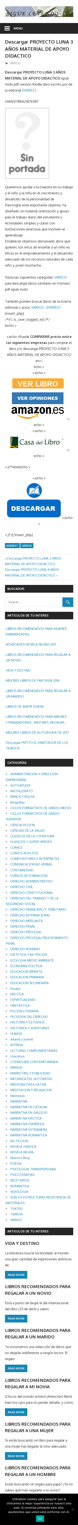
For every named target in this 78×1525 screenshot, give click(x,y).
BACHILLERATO (21, 791)
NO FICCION (19, 1141)
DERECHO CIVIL (21, 887)
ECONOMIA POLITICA (26, 966)
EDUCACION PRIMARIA (27, 977)
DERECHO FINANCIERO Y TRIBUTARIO (38, 909)
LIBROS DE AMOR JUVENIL (25, 706)
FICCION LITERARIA (24, 1011)
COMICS (16, 847)
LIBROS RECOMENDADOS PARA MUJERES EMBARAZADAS (36, 631)
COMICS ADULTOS (24, 853)
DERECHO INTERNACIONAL (30, 915)
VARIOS (15, 63)
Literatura (17, 1056)
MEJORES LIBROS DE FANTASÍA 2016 (33, 680)
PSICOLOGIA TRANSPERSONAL (33, 1169)
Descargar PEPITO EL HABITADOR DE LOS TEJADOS (37, 745)
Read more (16, 1274)
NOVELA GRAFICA (23, 1147)
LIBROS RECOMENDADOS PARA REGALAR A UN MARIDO (38, 693)
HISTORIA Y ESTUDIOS (27, 1022)
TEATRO (16, 1209)
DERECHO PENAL (22, 926)
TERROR (16, 1214)
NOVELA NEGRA (22, 1152)
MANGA (16, 1067)
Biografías (17, 802)
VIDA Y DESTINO (18, 670)
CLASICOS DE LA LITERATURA (32, 836)
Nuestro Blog (20, 1158)
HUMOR (16, 1034)
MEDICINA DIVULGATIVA (28, 1084)
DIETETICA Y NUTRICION (28, 955)
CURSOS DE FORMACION (28, 876)
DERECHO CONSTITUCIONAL (31, 893)
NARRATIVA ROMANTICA (28, 1135)
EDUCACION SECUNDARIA (29, 983)
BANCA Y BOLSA (22, 797)
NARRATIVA (19, 1101)
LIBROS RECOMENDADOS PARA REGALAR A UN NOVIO (38, 657)
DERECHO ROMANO (25, 949)
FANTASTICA (20, 1005)
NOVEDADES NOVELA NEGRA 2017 (31, 644)
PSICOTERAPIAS (22, 1175)
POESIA (16, 1163)
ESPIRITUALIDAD (23, 1000)
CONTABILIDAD (22, 870)
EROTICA (17, 994)
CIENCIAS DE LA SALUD (27, 830)
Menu (18, 28)
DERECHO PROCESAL (26, 932)
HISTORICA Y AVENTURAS (29, 1028)
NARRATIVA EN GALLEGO (28, 1113)
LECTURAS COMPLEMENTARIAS (33, 1051)
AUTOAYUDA (20, 785)
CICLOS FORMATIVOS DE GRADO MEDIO (40, 808)
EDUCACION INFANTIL (26, 972)
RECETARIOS (19, 1180)
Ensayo (15, 988)
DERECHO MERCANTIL (26, 921)
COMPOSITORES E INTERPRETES (34, 859)
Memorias (17, 1096)
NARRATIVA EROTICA (26, 1118)
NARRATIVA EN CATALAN (28, 1107)
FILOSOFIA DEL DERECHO (29, 1017)
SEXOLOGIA (19, 1192)
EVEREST (29, 90)
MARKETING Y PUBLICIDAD (30, 1073)
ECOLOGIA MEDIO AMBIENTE (32, 960)
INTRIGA (16, 1045)
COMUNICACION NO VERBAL (31, 864)
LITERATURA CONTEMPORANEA (34, 1062)
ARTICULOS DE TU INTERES (28, 1231)
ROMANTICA (19, 1186)
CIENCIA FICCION (22, 825)
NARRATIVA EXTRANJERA (28, 1130)
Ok (40, 1518)
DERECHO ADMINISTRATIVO (31, 881)
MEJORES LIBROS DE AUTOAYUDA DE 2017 (37, 732)
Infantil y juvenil (21, 1039)
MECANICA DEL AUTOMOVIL (31, 1079)
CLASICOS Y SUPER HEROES (31, 842)
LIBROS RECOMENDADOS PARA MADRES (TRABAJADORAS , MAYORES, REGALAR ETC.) (36, 720)
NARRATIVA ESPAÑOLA (27, 1124)
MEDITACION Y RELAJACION (31, 1090)
